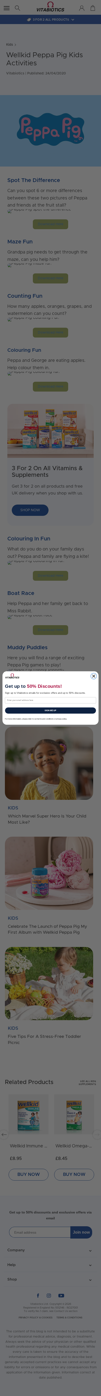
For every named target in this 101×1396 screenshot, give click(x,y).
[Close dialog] (94, 676)
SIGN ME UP (50, 710)
